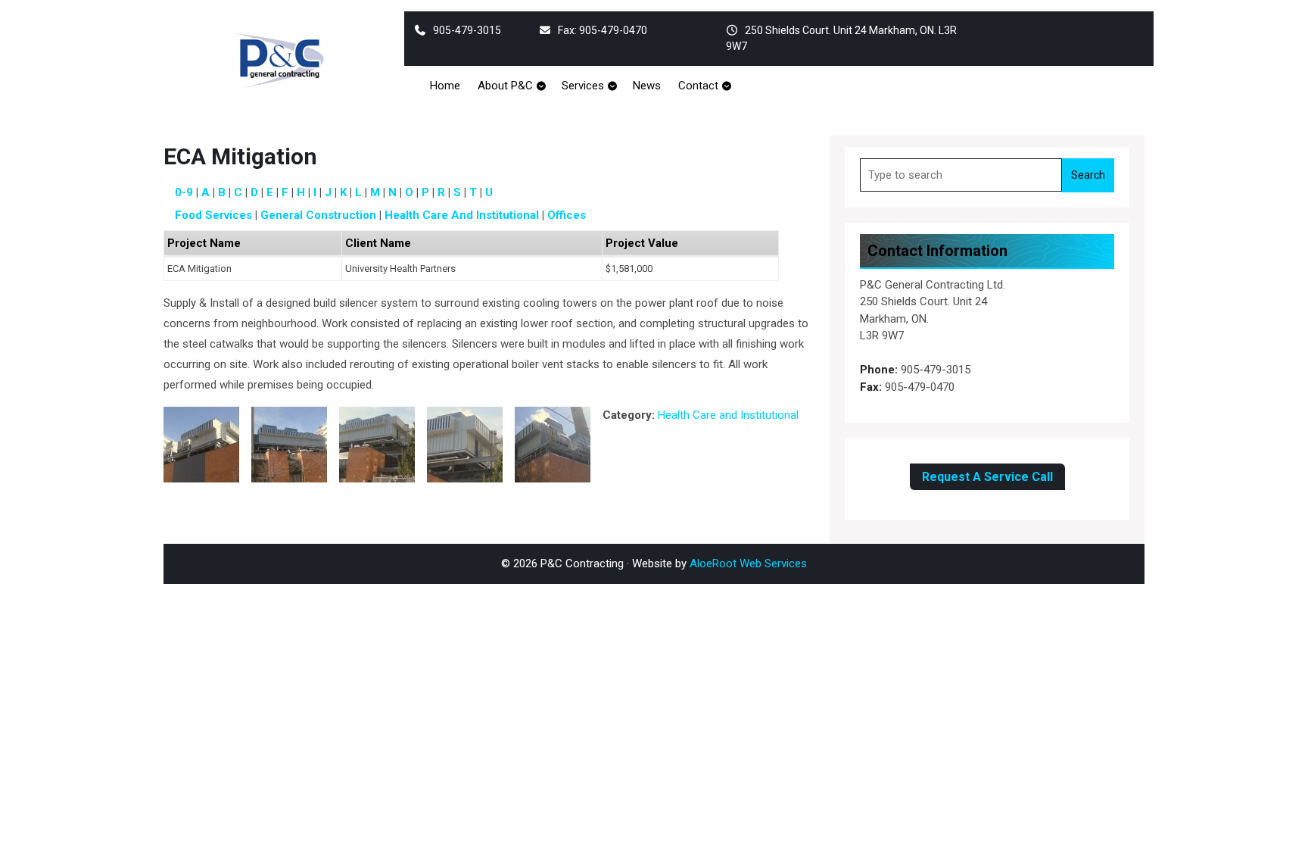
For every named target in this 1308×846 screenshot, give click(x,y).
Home (445, 85)
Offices (566, 215)
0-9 (184, 192)
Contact (698, 85)
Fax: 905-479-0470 (602, 30)
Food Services (213, 215)
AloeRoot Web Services (748, 563)
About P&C (505, 85)
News (647, 85)
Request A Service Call (987, 477)
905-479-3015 (467, 30)
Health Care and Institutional (462, 215)
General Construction (318, 215)
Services (583, 85)
